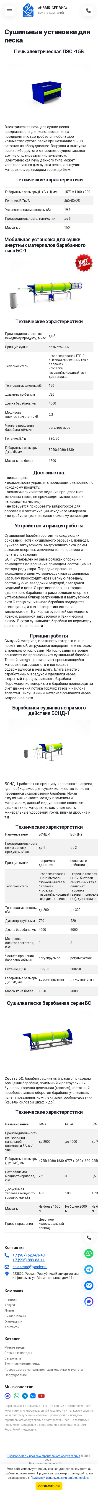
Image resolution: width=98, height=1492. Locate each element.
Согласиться (49, 1486)
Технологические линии (23, 1364)
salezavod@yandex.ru (30, 1267)
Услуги (10, 1305)
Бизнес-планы (15, 1316)
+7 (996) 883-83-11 (29, 1260)
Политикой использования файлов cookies (60, 1477)
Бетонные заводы (18, 1353)
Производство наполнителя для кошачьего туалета (44, 1369)
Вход (65, 1463)
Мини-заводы (15, 1347)
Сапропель (13, 1358)
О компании (13, 1321)
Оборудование (16, 1375)
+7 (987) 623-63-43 (29, 1255)
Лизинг (10, 1310)
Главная (11, 1299)
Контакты (12, 1327)
